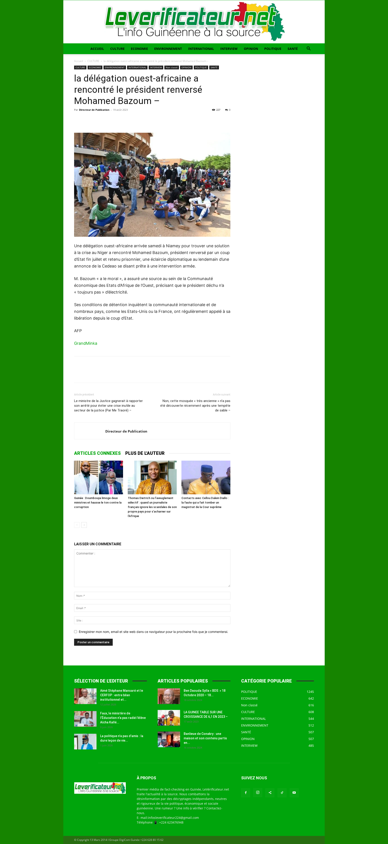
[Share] (269, 792)
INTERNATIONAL (201, 48)
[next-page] (84, 525)
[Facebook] (78, 119)
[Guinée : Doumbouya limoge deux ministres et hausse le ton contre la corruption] (98, 477)
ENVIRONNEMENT (168, 48)
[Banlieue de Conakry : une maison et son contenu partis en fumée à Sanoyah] (169, 739)
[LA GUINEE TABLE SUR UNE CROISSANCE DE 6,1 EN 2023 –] (169, 718)
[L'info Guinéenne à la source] (194, 21)
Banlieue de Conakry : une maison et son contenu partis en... (205, 738)
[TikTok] (282, 792)
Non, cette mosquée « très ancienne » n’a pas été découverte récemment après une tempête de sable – (195, 405)
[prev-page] (77, 525)
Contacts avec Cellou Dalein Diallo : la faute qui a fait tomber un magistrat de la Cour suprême (205, 502)
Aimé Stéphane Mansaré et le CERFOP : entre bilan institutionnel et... (121, 695)
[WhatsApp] (109, 119)
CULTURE (117, 48)
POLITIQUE (272, 48)
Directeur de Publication (94, 109)
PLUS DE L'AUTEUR (145, 453)
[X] (88, 119)
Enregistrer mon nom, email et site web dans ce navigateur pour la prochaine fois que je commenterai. (153, 632)
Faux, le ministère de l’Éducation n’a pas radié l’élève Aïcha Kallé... (123, 717)
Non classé (172, 67)
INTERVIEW (229, 48)
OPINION (251, 48)
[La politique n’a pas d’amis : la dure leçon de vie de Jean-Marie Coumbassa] (85, 741)
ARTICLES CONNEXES (97, 453)
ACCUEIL (97, 48)
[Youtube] (294, 792)
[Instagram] (257, 792)
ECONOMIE (139, 48)
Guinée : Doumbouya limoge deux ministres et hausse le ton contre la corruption (97, 502)
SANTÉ (293, 48)
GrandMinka (85, 343)
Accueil (78, 61)
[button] (308, 49)
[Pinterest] (99, 119)
